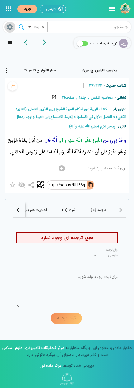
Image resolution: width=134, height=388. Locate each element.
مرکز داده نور (50, 365)
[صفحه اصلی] (124, 9)
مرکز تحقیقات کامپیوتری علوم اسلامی (33, 348)
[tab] (99, 70)
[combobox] (89, 27)
